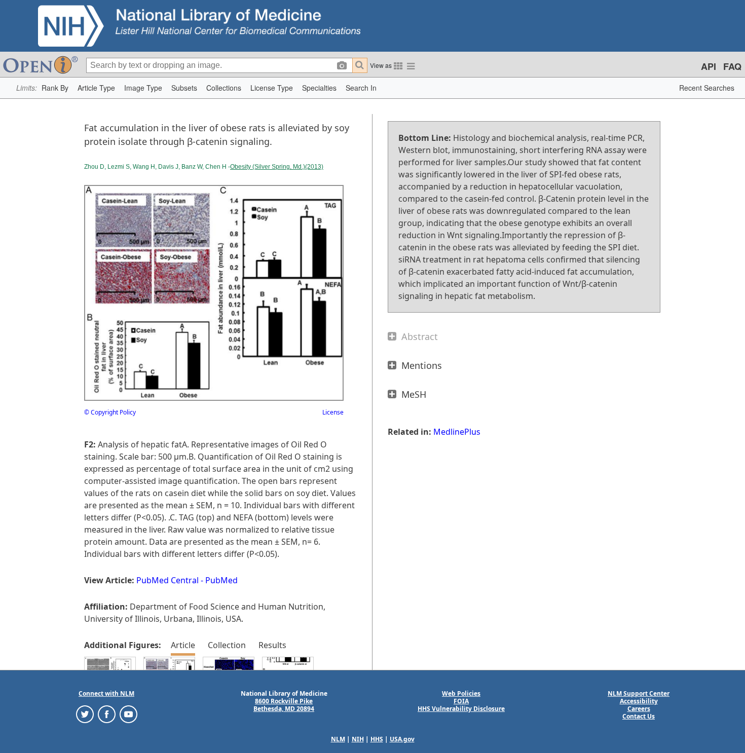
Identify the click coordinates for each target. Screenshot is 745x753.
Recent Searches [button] (706, 88)
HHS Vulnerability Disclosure (461, 708)
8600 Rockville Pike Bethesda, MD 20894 (283, 705)
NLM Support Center (638, 693)
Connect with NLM (106, 693)
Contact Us (638, 716)
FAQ (732, 66)
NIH (358, 739)
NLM (338, 739)
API (708, 66)
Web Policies (461, 693)
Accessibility (639, 701)
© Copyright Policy (110, 412)
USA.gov (402, 739)
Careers (638, 708)
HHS (376, 739)
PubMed (221, 580)
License (333, 412)
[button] (55, 88)
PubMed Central (167, 580)
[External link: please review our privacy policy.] (85, 713)
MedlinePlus (456, 431)
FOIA (461, 701)
